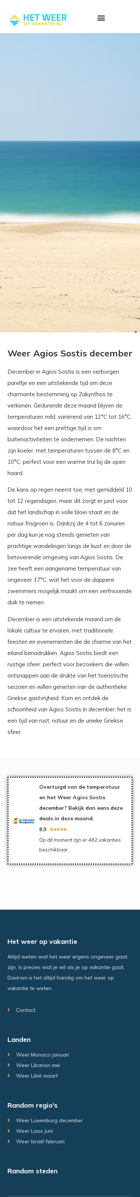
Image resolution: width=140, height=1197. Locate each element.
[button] (101, 17)
